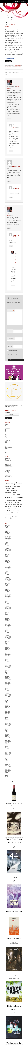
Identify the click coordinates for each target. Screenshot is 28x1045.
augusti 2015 (7, 684)
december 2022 (8, 578)
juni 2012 (6, 730)
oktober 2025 (7, 537)
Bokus (14, 847)
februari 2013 (7, 720)
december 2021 (8, 592)
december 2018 (8, 636)
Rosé (6, 442)
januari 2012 (7, 736)
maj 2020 (6, 615)
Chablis (16, 485)
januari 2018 (7, 649)
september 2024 (8, 553)
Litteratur (6, 435)
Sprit (5, 446)
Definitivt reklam (8, 426)
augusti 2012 (7, 728)
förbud (8, 497)
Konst (6, 432)
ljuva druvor (7, 471)
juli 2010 (6, 758)
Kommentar (11, 310)
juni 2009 (6, 774)
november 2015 (8, 681)
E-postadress (11, 338)
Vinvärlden (7, 451)
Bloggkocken (7, 483)
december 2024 (8, 549)
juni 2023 (6, 571)
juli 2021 (6, 598)
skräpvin (8, 515)
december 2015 (8, 679)
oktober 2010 (7, 754)
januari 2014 (7, 707)
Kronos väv (11, 504)
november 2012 (8, 724)
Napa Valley (8, 509)
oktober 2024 (7, 551)
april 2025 (6, 544)
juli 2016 (6, 671)
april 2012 (6, 732)
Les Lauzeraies (9, 506)
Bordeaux (12, 483)
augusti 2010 (7, 757)
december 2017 (8, 650)
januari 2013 (7, 722)
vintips (12, 519)
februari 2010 (7, 764)
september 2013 (8, 712)
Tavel (14, 517)
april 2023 (6, 573)
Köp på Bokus (14, 914)
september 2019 (8, 625)
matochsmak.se (8, 463)
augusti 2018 (7, 641)
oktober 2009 (7, 769)
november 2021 (8, 594)
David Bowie (8, 490)
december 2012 (8, 723)
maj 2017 (6, 659)
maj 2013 (6, 717)
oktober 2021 (7, 595)
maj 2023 (6, 572)
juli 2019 (6, 627)
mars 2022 (7, 589)
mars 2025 (7, 545)
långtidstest (17, 506)
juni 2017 (6, 658)
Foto (5, 430)
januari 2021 (7, 606)
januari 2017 (7, 664)
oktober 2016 (7, 667)
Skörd (12, 515)
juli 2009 (6, 772)
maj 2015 (6, 688)
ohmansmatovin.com (9, 466)
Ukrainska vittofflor (8, 447)
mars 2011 (7, 748)
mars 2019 (7, 632)
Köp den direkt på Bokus (14, 978)
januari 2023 (7, 577)
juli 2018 (6, 642)
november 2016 (8, 666)
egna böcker (17, 495)
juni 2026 (6, 527)
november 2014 (8, 695)
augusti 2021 (7, 597)
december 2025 (8, 534)
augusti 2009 (7, 771)
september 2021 (8, 596)
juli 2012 (6, 729)
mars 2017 (7, 661)
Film (5, 429)
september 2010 (8, 755)
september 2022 (8, 582)
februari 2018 (7, 648)
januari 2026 (7, 533)
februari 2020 (7, 619)
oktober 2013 (7, 711)
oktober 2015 (7, 682)
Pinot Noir (11, 510)
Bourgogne (19, 483)
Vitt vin (6, 452)
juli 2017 (6, 656)
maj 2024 (6, 557)
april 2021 (6, 602)
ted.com (6, 461)
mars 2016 (7, 676)
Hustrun (18, 500)
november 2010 (8, 753)
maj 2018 (6, 644)
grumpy (20, 498)
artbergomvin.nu (8, 465)
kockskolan (17, 502)
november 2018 (8, 637)
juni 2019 (6, 629)
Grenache (13, 497)
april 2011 (6, 747)
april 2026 (6, 530)
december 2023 (8, 563)
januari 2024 (7, 562)
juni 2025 (6, 542)
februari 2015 (7, 691)
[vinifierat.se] (19, 1)
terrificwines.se (7, 458)
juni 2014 (6, 701)
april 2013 (6, 718)
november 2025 (8, 536)
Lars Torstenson (8, 66)
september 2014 (8, 697)
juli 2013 (6, 714)
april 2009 (6, 776)
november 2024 (8, 550)
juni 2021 (6, 600)
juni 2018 (6, 643)
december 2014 (8, 694)
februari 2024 (7, 561)
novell (17, 509)
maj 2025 (6, 543)
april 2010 (6, 761)
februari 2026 (7, 532)
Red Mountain (13, 512)
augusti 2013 (7, 713)
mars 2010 (7, 763)
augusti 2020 (7, 612)
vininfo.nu (6, 467)
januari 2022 (7, 591)
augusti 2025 (7, 539)
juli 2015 (6, 685)
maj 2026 (6, 528)
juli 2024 (6, 555)
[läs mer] (12, 406)
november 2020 (8, 608)
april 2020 (6, 617)
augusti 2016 (7, 670)
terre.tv (6, 459)
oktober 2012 (7, 725)
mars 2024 (7, 560)
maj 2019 (6, 630)
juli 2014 (6, 700)
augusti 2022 (7, 583)
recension (7, 512)
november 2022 (8, 579)
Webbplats (10, 346)
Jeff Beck (6, 502)
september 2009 (8, 770)
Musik (6, 437)
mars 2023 (7, 574)
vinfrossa (7, 519)
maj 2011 (6, 746)
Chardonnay (14, 486)
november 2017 (8, 652)
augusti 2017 (7, 655)
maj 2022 (6, 586)
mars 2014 (7, 705)
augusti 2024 (7, 554)
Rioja (17, 513)
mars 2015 (7, 690)
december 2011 (7, 737)
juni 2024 (6, 556)
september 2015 (8, 683)
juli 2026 (6, 526)
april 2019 (6, 631)
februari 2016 (7, 677)
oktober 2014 (7, 696)
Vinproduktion (7, 449)
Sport (6, 445)
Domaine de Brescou (10, 492)
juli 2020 (6, 613)
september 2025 (8, 538)
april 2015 (6, 689)
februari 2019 (7, 633)
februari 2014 (7, 706)
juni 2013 (6, 716)
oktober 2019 (7, 624)
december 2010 (8, 752)
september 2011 (8, 741)
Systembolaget (8, 517)
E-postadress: (7, 412)
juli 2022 (6, 584)
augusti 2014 (7, 699)
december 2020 (8, 607)
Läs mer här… (14, 942)
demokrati (14, 490)
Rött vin (6, 443)
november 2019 (8, 623)
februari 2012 (7, 735)
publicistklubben (8, 464)
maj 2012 (6, 731)
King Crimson (11, 502)
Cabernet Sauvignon (9, 485)
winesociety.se (7, 472)
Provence (16, 510)
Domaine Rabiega (8, 494)
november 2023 (8, 565)
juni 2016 (6, 672)
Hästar (6, 431)
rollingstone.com (8, 475)
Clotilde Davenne (11, 489)
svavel (16, 515)
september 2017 (8, 654)
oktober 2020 (7, 609)
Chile (18, 486)
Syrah (19, 515)
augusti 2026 (7, 525)
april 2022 (6, 588)
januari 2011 (7, 751)
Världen (6, 448)
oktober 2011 (7, 740)
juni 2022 (6, 585)
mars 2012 (7, 734)
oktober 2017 (7, 653)
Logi (5, 436)
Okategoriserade (18, 65)
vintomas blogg (7, 470)
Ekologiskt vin (7, 428)
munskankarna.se (8, 476)
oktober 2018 (7, 638)
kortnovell (7, 504)
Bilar (5, 425)
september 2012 (8, 726)
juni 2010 (6, 759)
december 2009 (8, 766)
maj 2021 (6, 601)
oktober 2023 (7, 566)
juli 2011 (6, 743)
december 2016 (8, 665)
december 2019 (8, 621)
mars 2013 (7, 719)
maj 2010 (6, 760)
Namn (10, 331)
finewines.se (7, 469)
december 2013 (8, 708)
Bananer (6, 424)
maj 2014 (6, 702)
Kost (5, 434)
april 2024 (6, 559)
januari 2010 (7, 765)
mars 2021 (7, 603)
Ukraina (18, 517)
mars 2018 (7, 647)
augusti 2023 (7, 568)
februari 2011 (7, 749)
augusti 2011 (7, 742)
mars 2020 (7, 618)
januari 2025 (7, 548)
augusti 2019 (7, 626)
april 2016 (6, 675)
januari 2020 (7, 620)
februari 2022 (7, 590)
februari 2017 (7, 662)
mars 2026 (7, 531)
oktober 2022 (7, 580)
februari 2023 (7, 576)
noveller (7, 510)
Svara (8, 118)
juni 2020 (6, 614)
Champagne (8, 486)
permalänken (18, 66)
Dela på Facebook (9, 58)
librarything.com (8, 460)
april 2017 (6, 660)
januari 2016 (7, 678)
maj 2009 (6, 775)
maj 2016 (6, 673)
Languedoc (18, 504)
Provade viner (7, 440)
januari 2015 (7, 693)
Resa (6, 441)
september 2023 (8, 567)
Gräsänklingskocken (10, 500)
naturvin (12, 509)
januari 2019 (7, 635)
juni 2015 (6, 687)
